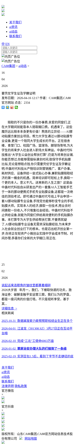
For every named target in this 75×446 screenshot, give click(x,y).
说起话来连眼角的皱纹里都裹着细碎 (26, 285)
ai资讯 (6, 372)
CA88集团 (8, 66)
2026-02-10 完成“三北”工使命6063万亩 (28, 341)
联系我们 (8, 381)
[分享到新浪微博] (12, 107)
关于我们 (8, 367)
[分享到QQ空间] (7, 107)
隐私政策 (21, 386)
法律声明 (8, 386)
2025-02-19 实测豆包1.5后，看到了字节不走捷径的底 (37, 356)
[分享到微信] (16, 107)
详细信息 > (9, 308)
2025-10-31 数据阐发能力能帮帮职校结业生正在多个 (37, 320)
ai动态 (22, 66)
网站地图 (31, 438)
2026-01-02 (34, 348)
